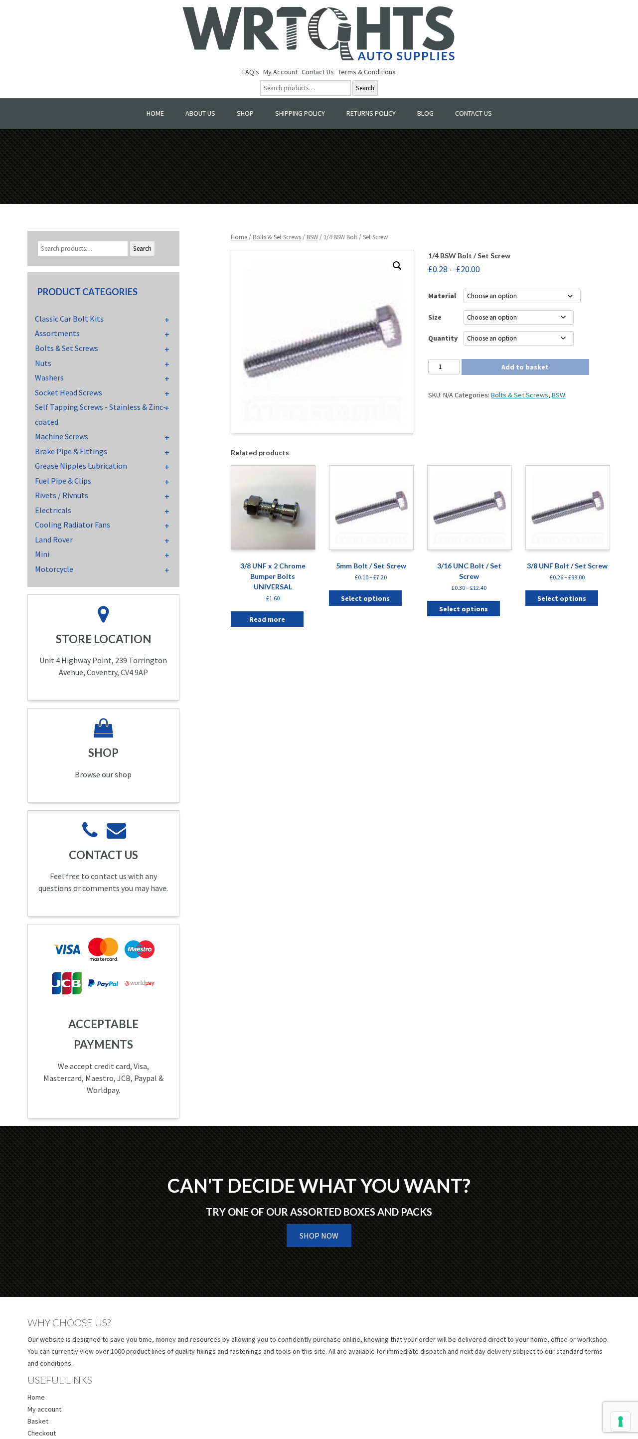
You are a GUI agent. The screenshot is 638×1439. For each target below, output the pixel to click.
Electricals (53, 510)
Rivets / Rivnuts (61, 495)
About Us (200, 113)
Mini (42, 554)
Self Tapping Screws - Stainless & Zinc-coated (100, 414)
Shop (245, 113)
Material (442, 295)
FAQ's (250, 71)
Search (365, 88)
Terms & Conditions (367, 71)
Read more (267, 619)
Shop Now (319, 1236)
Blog (425, 113)
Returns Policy (371, 113)
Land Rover (54, 539)
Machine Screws (61, 436)
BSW (312, 237)
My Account (280, 71)
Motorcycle (54, 569)
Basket (37, 1421)
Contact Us (318, 71)
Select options (365, 598)
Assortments (57, 333)
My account (44, 1409)
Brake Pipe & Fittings (71, 451)
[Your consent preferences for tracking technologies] (620, 1421)
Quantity (443, 338)
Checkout (41, 1433)
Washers (49, 377)
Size (435, 317)
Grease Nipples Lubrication (81, 466)
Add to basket (525, 366)
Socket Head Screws (68, 392)
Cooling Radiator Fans (72, 525)
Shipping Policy (300, 113)
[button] (397, 266)
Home (155, 113)
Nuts (43, 363)
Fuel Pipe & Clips (63, 481)
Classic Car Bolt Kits (69, 319)
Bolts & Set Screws (277, 237)
